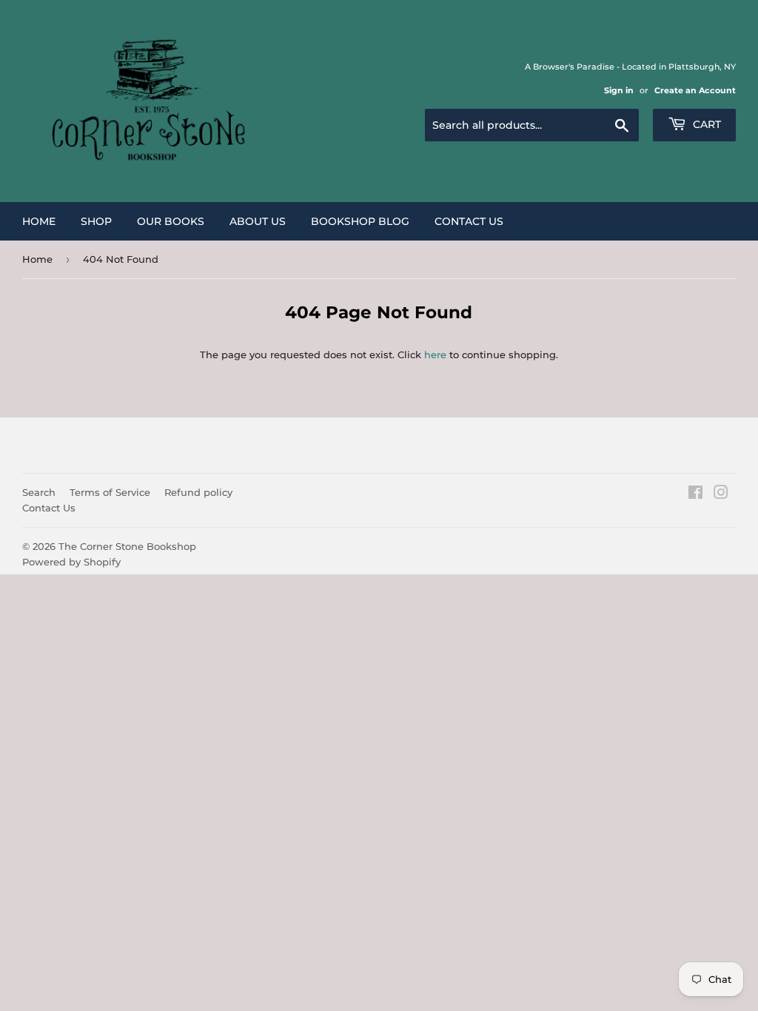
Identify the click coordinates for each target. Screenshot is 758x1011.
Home (39, 221)
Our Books (170, 221)
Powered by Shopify (71, 562)
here (435, 354)
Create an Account (695, 90)
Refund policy (198, 492)
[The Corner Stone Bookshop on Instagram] (721, 494)
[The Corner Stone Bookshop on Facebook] (695, 494)
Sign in (619, 90)
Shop (96, 221)
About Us (257, 221)
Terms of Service (110, 492)
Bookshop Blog (360, 221)
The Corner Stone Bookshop (127, 546)
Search (39, 492)
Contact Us (469, 221)
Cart (705, 124)
